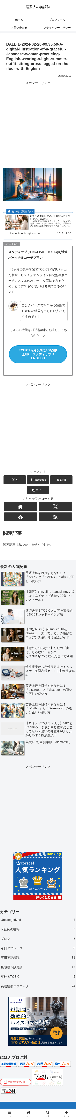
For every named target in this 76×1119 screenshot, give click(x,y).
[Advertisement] (38, 123)
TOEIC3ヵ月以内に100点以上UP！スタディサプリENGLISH (38, 354)
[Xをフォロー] (55, 506)
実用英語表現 (38, 957)
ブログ (38, 938)
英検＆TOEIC (38, 976)
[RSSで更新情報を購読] (55, 516)
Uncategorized (38, 919)
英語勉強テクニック (38, 986)
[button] (38, 490)
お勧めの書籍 (38, 929)
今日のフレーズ (38, 948)
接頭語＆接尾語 (38, 967)
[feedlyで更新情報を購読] (20, 516)
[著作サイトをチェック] (20, 506)
